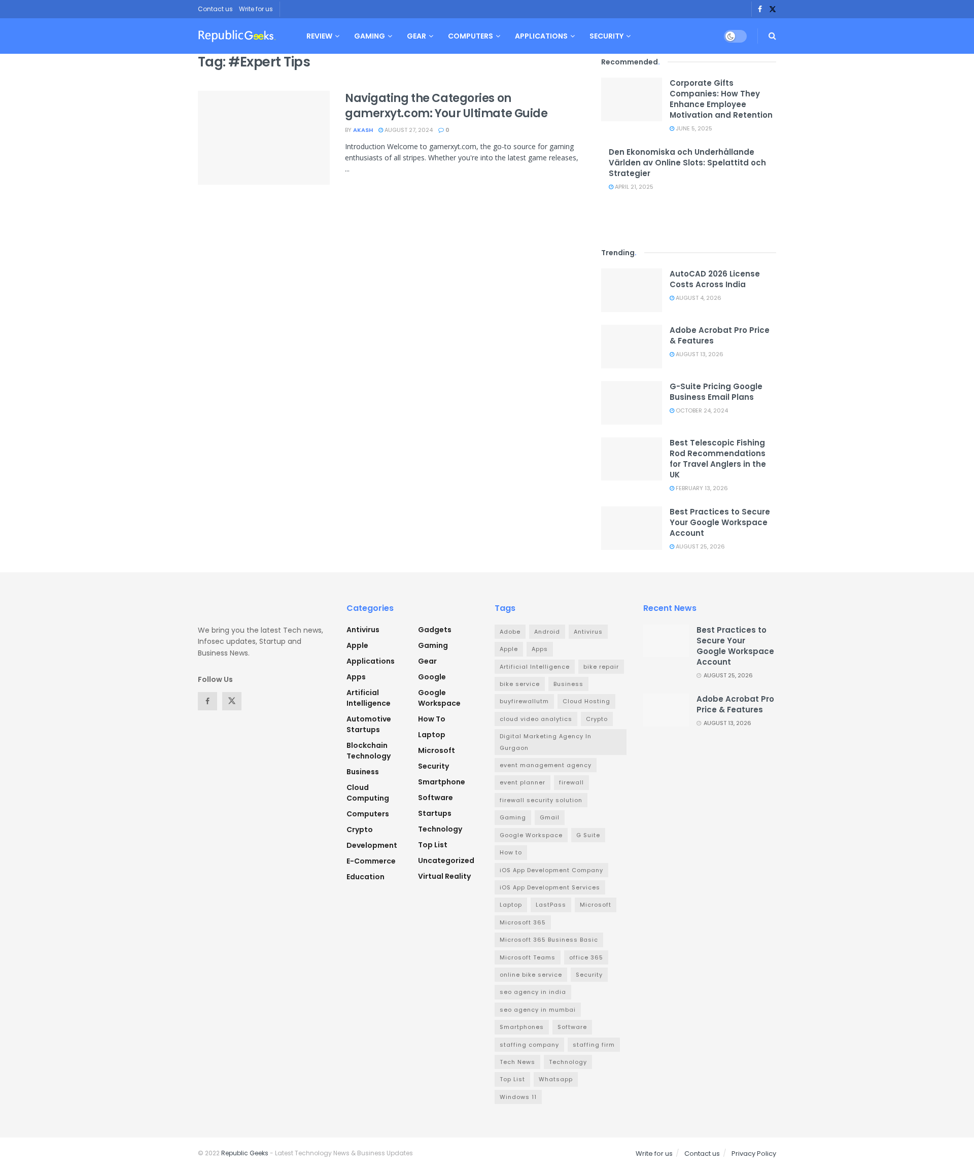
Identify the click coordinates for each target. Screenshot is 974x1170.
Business (362, 772)
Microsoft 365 (523, 922)
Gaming (369, 36)
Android (547, 632)
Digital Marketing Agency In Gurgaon (546, 741)
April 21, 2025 (633, 187)
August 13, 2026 (698, 354)
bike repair (601, 667)
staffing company (529, 1045)
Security (606, 36)
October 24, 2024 (701, 410)
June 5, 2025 (693, 128)
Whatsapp (556, 1079)
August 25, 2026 (699, 546)
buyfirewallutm (524, 701)
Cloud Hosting (586, 701)
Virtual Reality (444, 876)
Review (319, 36)
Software (435, 798)
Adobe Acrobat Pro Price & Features (735, 704)
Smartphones (522, 1027)
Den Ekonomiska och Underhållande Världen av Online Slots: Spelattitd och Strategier (687, 163)
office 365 (586, 957)
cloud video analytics (536, 719)
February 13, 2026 (701, 488)
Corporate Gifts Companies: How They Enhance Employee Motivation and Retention (721, 99)
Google (432, 677)
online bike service (531, 975)
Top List (432, 845)
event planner (522, 782)
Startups (434, 813)
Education (365, 877)
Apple (357, 645)
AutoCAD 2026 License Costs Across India (715, 279)
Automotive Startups (368, 724)
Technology (440, 829)
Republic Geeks (244, 1153)
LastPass (551, 905)
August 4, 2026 (697, 298)
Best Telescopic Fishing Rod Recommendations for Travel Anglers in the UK (718, 458)
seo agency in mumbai (538, 1010)
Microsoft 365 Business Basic (549, 940)
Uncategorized (446, 860)
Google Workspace (439, 697)
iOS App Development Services (550, 887)
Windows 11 (518, 1097)
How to (431, 719)
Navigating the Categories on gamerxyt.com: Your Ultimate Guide (446, 106)
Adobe (510, 632)
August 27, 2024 (408, 130)
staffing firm (594, 1045)
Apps (356, 677)
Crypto (359, 829)
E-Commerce (371, 861)
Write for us (256, 9)
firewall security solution (541, 800)
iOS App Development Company (551, 870)
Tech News (517, 1062)
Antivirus (362, 630)
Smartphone (441, 782)
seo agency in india (533, 992)
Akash (363, 130)
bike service (520, 684)
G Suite (588, 835)
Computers (470, 36)
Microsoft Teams (527, 957)
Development (371, 845)
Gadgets (434, 630)
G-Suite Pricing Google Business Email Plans (716, 391)
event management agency (546, 765)
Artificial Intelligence (368, 697)
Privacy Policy (754, 1153)
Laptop (431, 735)
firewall (571, 782)
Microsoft (436, 750)
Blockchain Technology (368, 750)
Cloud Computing (367, 792)
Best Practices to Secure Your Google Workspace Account (720, 522)
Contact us (215, 9)
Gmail (550, 817)
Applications (541, 36)
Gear (416, 36)
